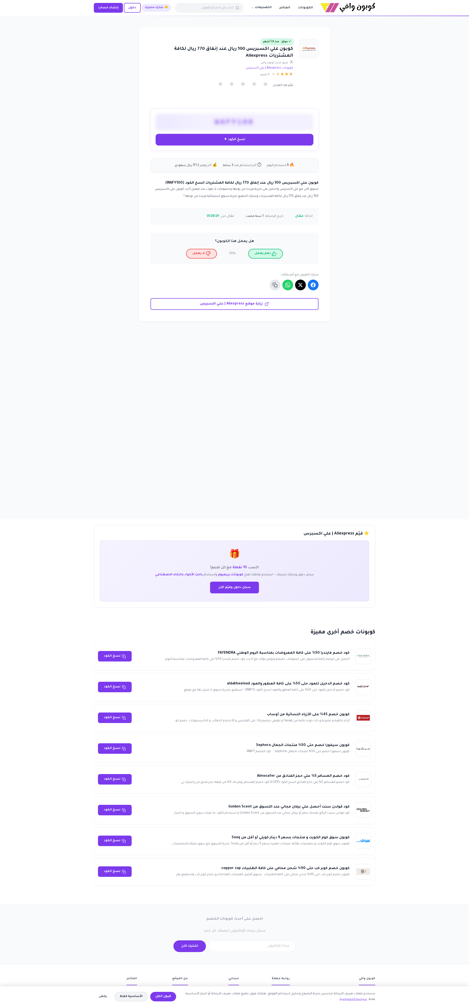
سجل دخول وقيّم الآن (234, 587)
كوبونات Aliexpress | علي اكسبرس (269, 68)
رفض (103, 996)
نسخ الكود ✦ (234, 139)
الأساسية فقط (131, 996)
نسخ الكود (112, 656)
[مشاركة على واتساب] (287, 285)
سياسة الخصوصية (353, 999)
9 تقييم (265, 74)
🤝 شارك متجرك (156, 7)
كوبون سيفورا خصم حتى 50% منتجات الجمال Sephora (303, 745)
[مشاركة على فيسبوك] (313, 285)
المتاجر (284, 8)
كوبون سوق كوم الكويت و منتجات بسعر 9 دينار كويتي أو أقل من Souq (291, 838)
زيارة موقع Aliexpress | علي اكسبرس (231, 304)
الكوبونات (305, 8)
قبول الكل (163, 996)
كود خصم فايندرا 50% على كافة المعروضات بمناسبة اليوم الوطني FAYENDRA (284, 653)
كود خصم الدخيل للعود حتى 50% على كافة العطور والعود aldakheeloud (288, 684)
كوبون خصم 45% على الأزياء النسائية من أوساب (308, 715)
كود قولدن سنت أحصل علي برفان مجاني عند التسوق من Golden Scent (289, 807)
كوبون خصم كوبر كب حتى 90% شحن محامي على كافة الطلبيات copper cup (285, 869)
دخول (132, 8)
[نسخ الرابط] (275, 285)
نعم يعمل (263, 253)
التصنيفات (263, 7)
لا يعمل (198, 253)
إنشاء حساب (108, 8)
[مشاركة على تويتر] (300, 285)
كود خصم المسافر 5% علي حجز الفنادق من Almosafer (303, 776)
